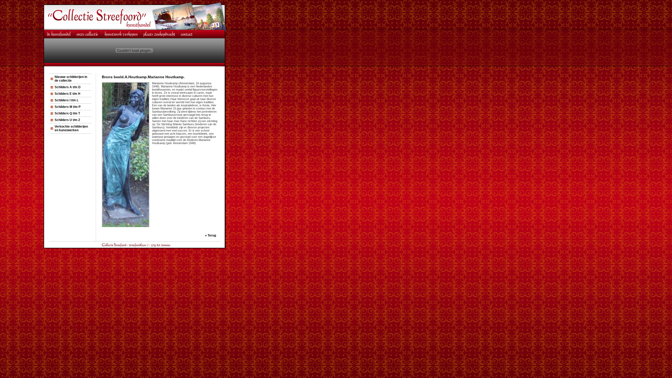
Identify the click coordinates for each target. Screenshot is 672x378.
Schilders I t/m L (66, 100)
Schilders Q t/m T (67, 113)
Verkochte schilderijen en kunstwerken (71, 128)
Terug (212, 235)
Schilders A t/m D (68, 87)
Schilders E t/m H (67, 94)
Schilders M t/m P (68, 107)
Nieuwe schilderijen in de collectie (71, 78)
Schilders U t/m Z (67, 120)
